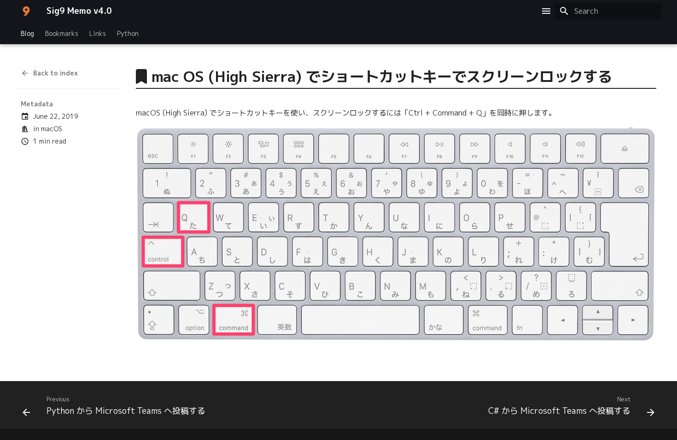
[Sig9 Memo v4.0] (26, 11)
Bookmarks (61, 33)
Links (97, 33)
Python (128, 33)
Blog (27, 33)
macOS (51, 128)
